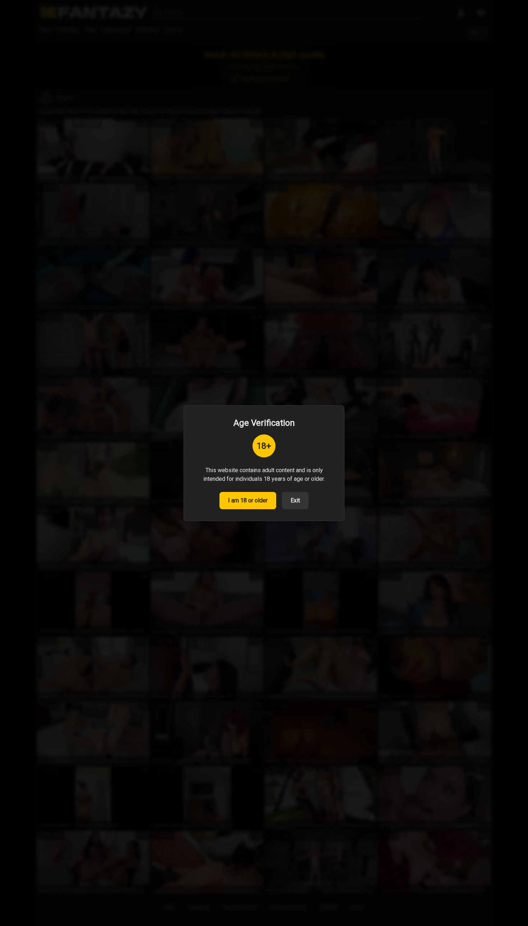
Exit (295, 500)
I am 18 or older (248, 500)
